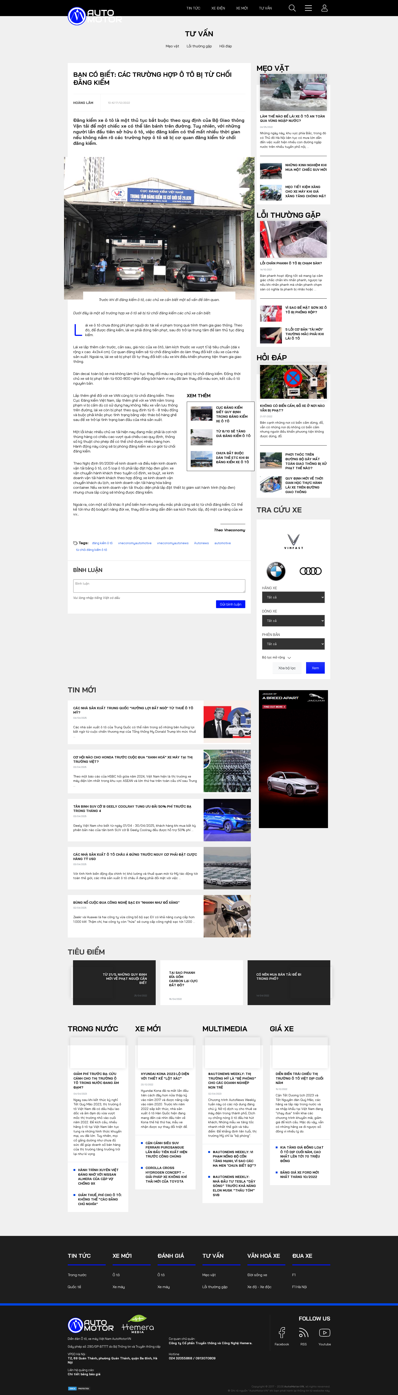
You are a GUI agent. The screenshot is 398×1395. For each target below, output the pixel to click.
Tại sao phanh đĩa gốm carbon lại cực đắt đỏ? (183, 979)
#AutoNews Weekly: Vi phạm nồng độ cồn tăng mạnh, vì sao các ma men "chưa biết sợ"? (234, 1159)
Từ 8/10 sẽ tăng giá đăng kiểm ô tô (233, 433)
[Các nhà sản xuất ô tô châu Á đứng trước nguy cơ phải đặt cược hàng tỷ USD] (227, 868)
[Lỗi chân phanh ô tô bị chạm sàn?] (293, 239)
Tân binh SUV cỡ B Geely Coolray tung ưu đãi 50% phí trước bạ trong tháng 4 (132, 808)
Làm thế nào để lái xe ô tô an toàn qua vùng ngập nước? (292, 118)
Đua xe (302, 1255)
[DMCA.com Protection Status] (79, 1388)
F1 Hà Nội (299, 1286)
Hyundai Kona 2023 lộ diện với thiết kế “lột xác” (165, 1076)
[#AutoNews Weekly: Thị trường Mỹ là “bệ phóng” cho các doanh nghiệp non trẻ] (232, 1052)
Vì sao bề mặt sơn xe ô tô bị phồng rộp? (306, 310)
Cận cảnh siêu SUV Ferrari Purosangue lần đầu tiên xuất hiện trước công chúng (166, 1150)
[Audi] (311, 571)
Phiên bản (271, 634)
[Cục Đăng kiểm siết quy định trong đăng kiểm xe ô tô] (202, 414)
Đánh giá (171, 1255)
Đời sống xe (257, 1274)
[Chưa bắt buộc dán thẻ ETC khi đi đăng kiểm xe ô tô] (202, 459)
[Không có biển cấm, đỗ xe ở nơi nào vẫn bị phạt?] (293, 381)
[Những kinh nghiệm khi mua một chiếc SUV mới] (271, 171)
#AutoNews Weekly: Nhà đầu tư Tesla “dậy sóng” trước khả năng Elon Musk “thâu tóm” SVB (234, 1186)
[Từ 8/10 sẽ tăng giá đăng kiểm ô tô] (202, 437)
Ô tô (116, 1274)
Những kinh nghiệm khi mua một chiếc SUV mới (306, 167)
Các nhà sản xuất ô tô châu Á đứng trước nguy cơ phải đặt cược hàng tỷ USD (135, 856)
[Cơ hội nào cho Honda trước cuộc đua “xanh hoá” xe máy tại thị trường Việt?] (227, 771)
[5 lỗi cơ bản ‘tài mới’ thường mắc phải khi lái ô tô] (271, 335)
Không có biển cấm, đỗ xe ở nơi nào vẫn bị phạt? (292, 408)
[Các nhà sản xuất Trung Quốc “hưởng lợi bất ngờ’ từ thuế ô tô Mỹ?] (227, 721)
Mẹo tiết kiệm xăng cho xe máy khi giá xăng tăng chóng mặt (305, 191)
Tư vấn (265, 8)
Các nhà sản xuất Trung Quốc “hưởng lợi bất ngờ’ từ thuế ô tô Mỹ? (133, 710)
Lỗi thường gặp (199, 46)
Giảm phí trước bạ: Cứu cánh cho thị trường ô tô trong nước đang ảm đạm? (96, 1080)
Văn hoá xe (263, 1255)
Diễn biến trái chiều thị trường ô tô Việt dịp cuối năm (299, 1078)
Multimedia (224, 1028)
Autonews (201, 543)
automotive (222, 543)
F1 (294, 1274)
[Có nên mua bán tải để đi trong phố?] (311, 982)
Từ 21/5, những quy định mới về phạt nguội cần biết (125, 978)
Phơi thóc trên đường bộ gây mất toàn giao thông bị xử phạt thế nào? (306, 461)
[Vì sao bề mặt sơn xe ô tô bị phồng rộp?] (271, 314)
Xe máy (119, 1286)
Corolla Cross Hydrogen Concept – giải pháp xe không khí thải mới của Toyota (166, 1174)
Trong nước (93, 1028)
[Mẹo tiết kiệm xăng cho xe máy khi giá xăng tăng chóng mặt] (271, 193)
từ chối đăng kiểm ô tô (91, 550)
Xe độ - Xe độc (259, 1286)
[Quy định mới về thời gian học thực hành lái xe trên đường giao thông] (271, 484)
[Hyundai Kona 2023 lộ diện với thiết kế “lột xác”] (165, 1052)
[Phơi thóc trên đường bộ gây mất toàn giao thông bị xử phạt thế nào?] (271, 460)
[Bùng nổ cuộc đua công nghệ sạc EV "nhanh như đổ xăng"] (227, 916)
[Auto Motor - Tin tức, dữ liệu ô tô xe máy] (91, 1325)
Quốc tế (74, 1286)
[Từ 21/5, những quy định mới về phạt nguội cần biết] (92, 982)
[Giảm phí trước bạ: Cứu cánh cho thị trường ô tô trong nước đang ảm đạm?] (98, 1052)
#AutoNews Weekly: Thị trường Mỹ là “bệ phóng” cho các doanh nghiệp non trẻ (232, 1080)
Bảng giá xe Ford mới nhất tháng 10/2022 (299, 1174)
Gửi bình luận (230, 604)
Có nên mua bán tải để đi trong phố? (278, 976)
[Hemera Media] (138, 1324)
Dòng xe (269, 611)
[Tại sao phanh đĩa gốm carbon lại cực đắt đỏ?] (220, 982)
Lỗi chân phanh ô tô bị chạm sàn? (291, 263)
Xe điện (218, 8)
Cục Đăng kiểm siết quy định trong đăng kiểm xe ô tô (232, 414)
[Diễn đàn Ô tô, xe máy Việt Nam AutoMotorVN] (95, 16)
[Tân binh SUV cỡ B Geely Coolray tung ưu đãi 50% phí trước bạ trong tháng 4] (227, 820)
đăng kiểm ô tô (102, 543)
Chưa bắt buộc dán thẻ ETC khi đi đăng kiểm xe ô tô (232, 457)
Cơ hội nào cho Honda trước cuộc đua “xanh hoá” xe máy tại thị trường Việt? (133, 759)
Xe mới (242, 8)
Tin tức (193, 8)
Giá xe (282, 1028)
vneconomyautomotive (135, 543)
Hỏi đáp (225, 46)
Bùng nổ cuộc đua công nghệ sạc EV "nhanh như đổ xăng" (126, 902)
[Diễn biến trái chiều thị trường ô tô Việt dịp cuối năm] (300, 1052)
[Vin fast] (293, 541)
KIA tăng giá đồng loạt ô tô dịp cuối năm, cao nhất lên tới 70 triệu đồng (302, 1154)
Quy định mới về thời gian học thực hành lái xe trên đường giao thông (304, 485)
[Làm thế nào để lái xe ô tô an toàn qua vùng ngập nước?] (293, 92)
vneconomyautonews (173, 543)
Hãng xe (269, 588)
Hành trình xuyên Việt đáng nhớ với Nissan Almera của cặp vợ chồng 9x (98, 1177)
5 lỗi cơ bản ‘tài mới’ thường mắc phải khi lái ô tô (304, 333)
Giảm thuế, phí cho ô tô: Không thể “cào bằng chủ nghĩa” (100, 1199)
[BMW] (276, 571)
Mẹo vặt (172, 46)
